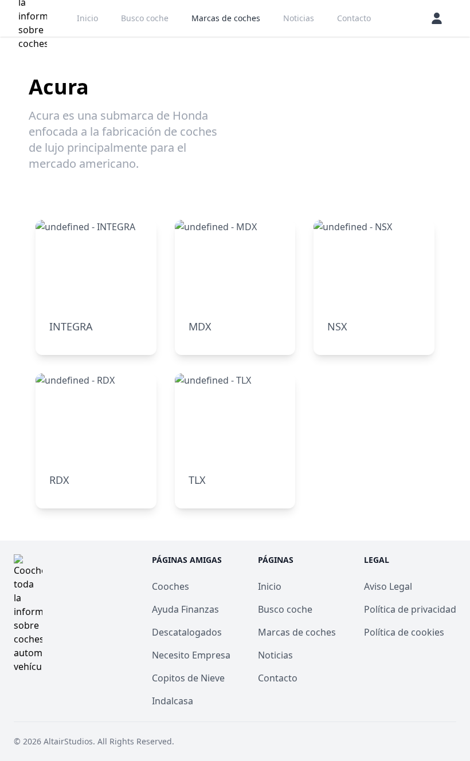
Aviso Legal (388, 586)
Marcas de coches (225, 18)
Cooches (170, 586)
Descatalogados (187, 632)
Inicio (87, 18)
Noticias (298, 18)
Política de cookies (404, 632)
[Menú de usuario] (437, 18)
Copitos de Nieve (188, 678)
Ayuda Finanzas (185, 609)
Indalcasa (172, 701)
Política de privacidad (410, 609)
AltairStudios (68, 741)
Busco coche (145, 18)
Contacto (354, 18)
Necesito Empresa (191, 655)
